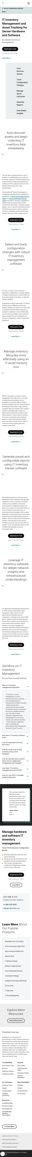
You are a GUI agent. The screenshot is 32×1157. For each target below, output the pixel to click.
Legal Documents (7, 1136)
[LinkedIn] (17, 1120)
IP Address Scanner (11, 961)
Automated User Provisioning (14, 941)
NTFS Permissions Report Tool (14, 946)
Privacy (15, 1136)
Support (4, 1088)
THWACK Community (5, 1094)
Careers (19, 1088)
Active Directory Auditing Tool (14, 951)
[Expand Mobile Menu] (28, 3)
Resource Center (7, 1106)
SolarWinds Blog (7, 1103)
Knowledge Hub (7, 1109)
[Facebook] (3, 1120)
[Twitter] (10, 1120)
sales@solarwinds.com (11, 908)
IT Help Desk (9, 990)
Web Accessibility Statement (10, 1143)
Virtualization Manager (12, 976)
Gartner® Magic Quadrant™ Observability (7, 1113)
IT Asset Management (12, 995)
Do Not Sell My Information (9, 1147)
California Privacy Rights (9, 1139)
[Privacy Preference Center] (2, 1154)
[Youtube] (14, 1120)
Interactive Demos (8, 1071)
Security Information (21, 1076)
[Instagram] (7, 1120)
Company (20, 1085)
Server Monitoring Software (13, 971)
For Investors (21, 1094)
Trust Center (21, 1065)
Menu (4, 12)
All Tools (5, 1068)
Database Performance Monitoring (15, 981)
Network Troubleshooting (13, 966)
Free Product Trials (8, 1065)
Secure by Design (22, 1073)
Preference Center (8, 1074)
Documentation (6, 1091)
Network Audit (9, 956)
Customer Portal (7, 1085)
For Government (22, 1091)
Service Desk (9, 986)
